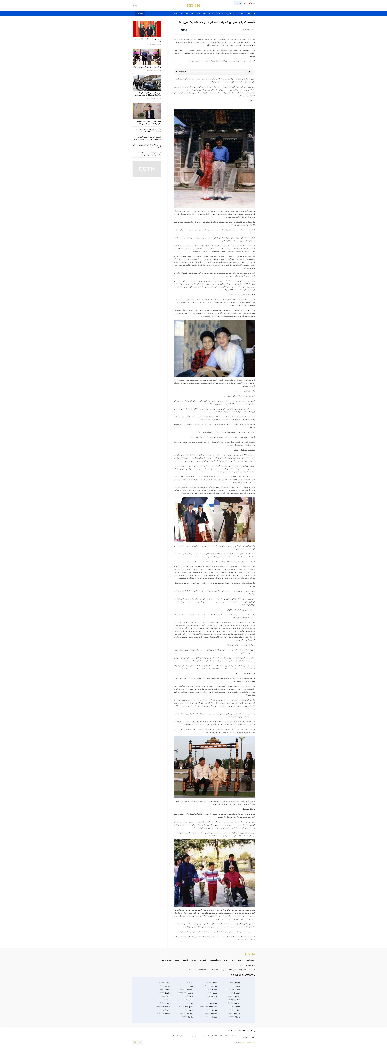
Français (232, 969)
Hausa (212, 993)
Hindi (213, 1000)
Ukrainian (163, 1007)
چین (232, 960)
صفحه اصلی (250, 960)
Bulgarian (233, 996)
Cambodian (234, 1000)
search (139, 13)
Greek (211, 990)
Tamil (166, 996)
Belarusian (232, 990)
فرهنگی (185, 960)
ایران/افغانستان (215, 960)
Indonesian (207, 1007)
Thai (167, 1000)
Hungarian (210, 1003)
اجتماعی (194, 960)
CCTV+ (192, 969)
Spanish (164, 990)
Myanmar (186, 993)
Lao (190, 983)
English (252, 969)
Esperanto (233, 1014)
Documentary (203, 969)
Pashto (189, 1010)
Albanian (234, 983)
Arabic (235, 986)
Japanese (210, 1014)
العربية (223, 969)
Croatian (234, 1003)
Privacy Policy (251, 1042)
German (211, 986)
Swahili (164, 993)
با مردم (239, 960)
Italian (212, 1010)
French (211, 983)
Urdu (166, 1010)
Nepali (189, 996)
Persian (188, 1000)
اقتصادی (203, 960)
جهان (226, 960)
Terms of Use (240, 1042)
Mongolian (187, 990)
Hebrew (212, 996)
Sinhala (165, 986)
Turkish (165, 1003)
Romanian (187, 1014)
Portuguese (186, 1007)
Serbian (164, 983)
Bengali (235, 993)
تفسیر (176, 960)
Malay (186, 986)
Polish (189, 1003)
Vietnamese (162, 1014)
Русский (215, 969)
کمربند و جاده (166, 960)
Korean (211, 1017)
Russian (188, 1017)
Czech (235, 1007)
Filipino (234, 1017)
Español (242, 969)
